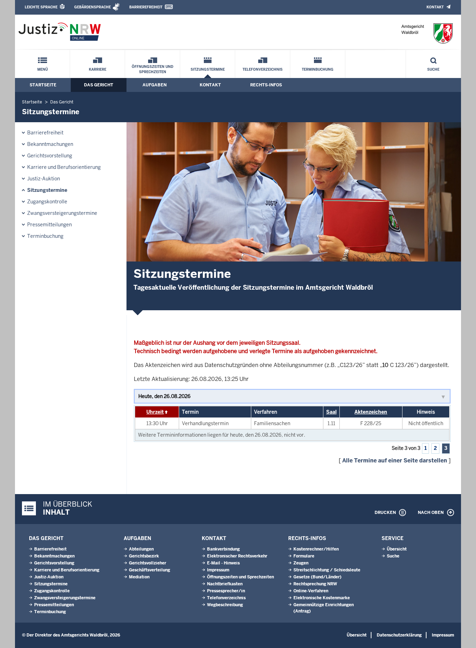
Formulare (303, 556)
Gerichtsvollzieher (147, 563)
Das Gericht (98, 85)
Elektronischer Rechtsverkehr (237, 556)
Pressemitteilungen (49, 224)
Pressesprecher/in (226, 591)
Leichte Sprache (41, 7)
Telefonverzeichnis (263, 69)
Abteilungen (141, 549)
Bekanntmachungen (50, 144)
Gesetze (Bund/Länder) (317, 577)
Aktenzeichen (370, 412)
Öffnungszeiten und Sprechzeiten (152, 69)
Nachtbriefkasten (225, 584)
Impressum (218, 570)
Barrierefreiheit (145, 7)
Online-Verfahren (310, 591)
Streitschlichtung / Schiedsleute (326, 570)
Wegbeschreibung (225, 605)
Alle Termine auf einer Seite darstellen (394, 460)
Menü (42, 69)
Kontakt (435, 7)
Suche (433, 69)
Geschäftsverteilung (149, 570)
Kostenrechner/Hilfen (316, 549)
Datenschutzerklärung (399, 635)
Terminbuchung (317, 69)
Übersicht (397, 549)
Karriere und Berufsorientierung (64, 167)
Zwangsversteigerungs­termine (62, 213)
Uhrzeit (155, 412)
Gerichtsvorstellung (49, 156)
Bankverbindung (223, 549)
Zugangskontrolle (47, 201)
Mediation (139, 577)
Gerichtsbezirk (144, 556)
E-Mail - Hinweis (223, 563)
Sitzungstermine (208, 69)
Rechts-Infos (266, 85)
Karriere (97, 69)
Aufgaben (155, 85)
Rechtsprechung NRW (315, 584)
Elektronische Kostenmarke (321, 598)
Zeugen (300, 563)
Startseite (43, 85)
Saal (331, 412)
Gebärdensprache (92, 7)
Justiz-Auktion (43, 178)
